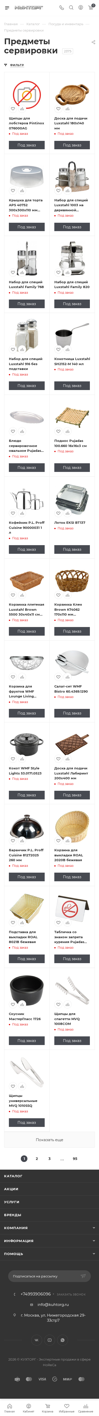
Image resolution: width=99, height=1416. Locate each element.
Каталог (13, 1176)
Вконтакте (36, 1340)
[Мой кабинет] (80, 8)
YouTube (49, 1340)
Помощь (13, 1254)
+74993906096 (36, 1294)
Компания (16, 1228)
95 (75, 1158)
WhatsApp (62, 1340)
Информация (19, 1241)
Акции (11, 1189)
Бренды (12, 1215)
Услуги (12, 1202)
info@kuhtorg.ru (53, 1304)
